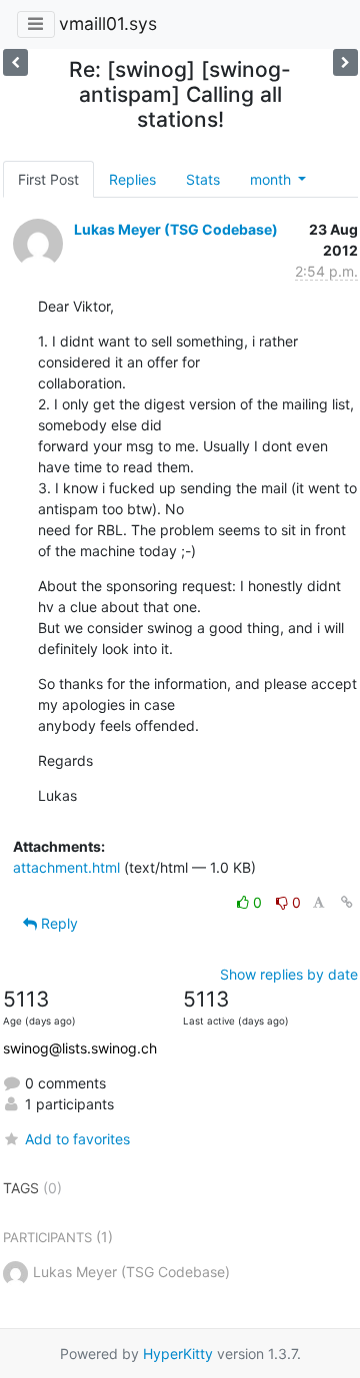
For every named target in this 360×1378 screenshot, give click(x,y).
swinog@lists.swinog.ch (80, 1047)
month (272, 179)
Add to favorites (77, 1138)
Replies (132, 179)
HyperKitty (178, 1353)
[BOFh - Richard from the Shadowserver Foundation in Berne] (15, 62)
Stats (203, 179)
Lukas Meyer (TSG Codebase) (176, 229)
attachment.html (66, 867)
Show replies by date (289, 974)
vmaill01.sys (108, 23)
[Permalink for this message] (347, 902)
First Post (48, 179)
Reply (57, 923)
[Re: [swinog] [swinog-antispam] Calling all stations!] (345, 62)
